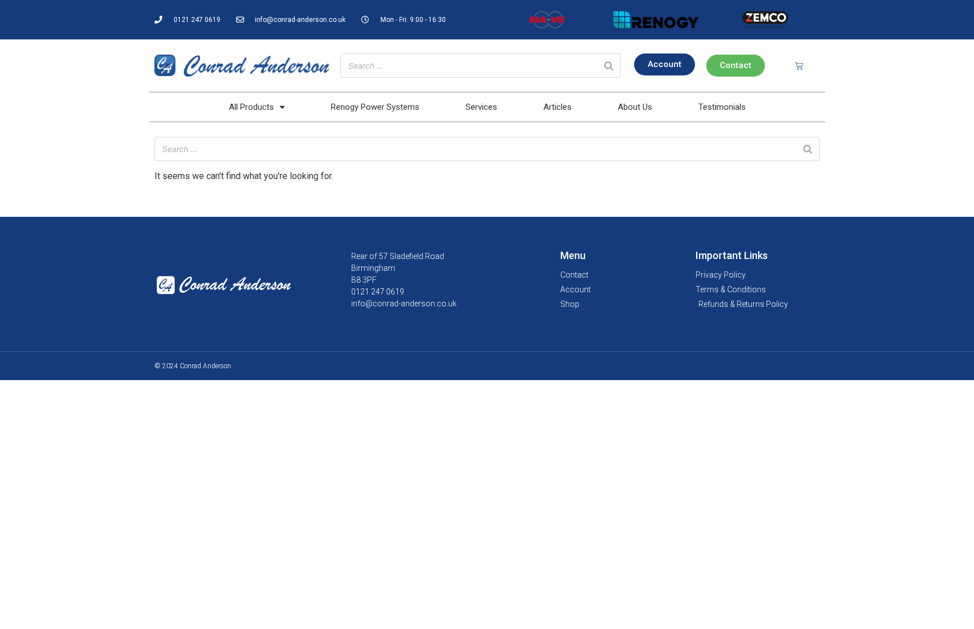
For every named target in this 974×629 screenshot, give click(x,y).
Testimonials (722, 107)
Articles (557, 107)
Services (481, 107)
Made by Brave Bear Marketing (775, 366)
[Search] (608, 65)
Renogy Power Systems (375, 107)
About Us (635, 107)
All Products (251, 107)
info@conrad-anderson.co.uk (404, 303)
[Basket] (799, 65)
